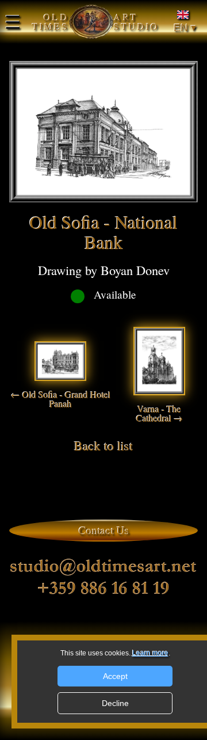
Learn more (150, 653)
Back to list (103, 445)
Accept (115, 676)
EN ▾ (185, 27)
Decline (115, 703)
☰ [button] (13, 22)
